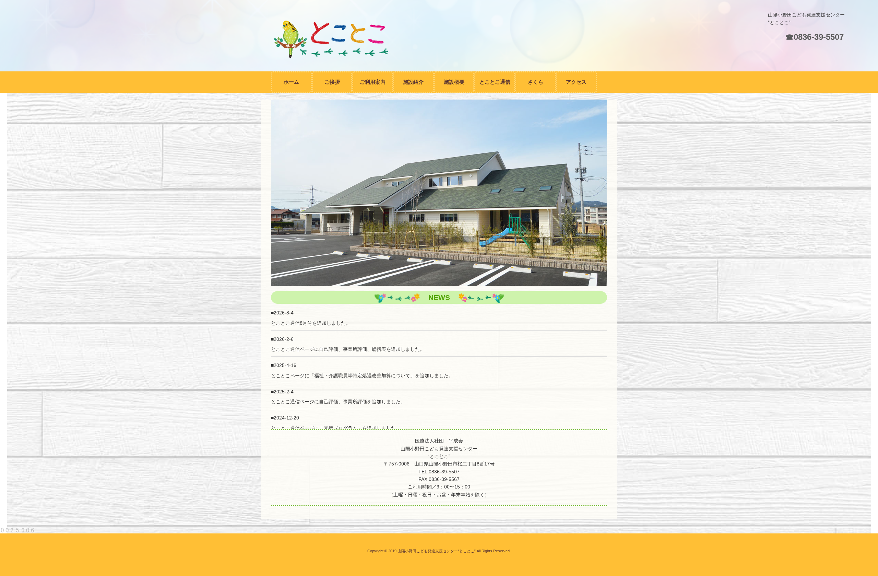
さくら (535, 82)
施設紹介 (413, 82)
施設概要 (454, 82)
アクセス (576, 82)
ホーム (291, 82)
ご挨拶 (332, 82)
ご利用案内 (372, 82)
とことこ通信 (494, 82)
